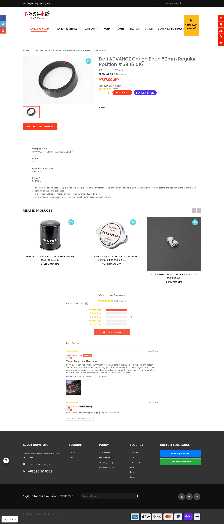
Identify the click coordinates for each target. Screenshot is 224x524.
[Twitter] (3, 24)
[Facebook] (3, 18)
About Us (134, 452)
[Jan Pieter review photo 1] (73, 387)
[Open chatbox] (6, 460)
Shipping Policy (114, 86)
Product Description (40, 126)
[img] (72, 351)
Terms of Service (106, 467)
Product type (107, 74)
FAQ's (132, 457)
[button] (105, 88)
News (132, 472)
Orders (72, 452)
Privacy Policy (105, 452)
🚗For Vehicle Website (180, 461)
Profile (71, 457)
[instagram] (3, 30)
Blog (132, 467)
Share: (102, 107)
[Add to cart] (45, 244)
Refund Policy (105, 457)
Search (133, 477)
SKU (101, 70)
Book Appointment (180, 453)
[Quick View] (54, 244)
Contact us (135, 462)
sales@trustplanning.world (38, 3)
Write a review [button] (112, 332)
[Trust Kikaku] (165, 516)
